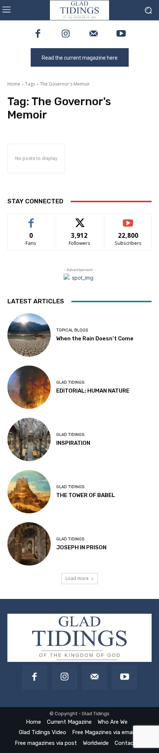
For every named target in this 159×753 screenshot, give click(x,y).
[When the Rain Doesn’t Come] (29, 335)
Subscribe (128, 219)
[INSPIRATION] (29, 439)
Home (13, 84)
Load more (77, 578)
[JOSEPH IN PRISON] (29, 544)
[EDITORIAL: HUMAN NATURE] (29, 387)
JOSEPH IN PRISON (81, 547)
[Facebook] (38, 34)
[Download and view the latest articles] (79, 10)
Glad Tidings (70, 382)
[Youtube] (121, 34)
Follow (79, 219)
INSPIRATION (73, 443)
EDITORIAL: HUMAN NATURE (92, 390)
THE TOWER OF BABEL (85, 495)
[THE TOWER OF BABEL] (29, 491)
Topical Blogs (72, 330)
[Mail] (93, 34)
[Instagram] (66, 34)
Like (31, 219)
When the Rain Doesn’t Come (94, 338)
